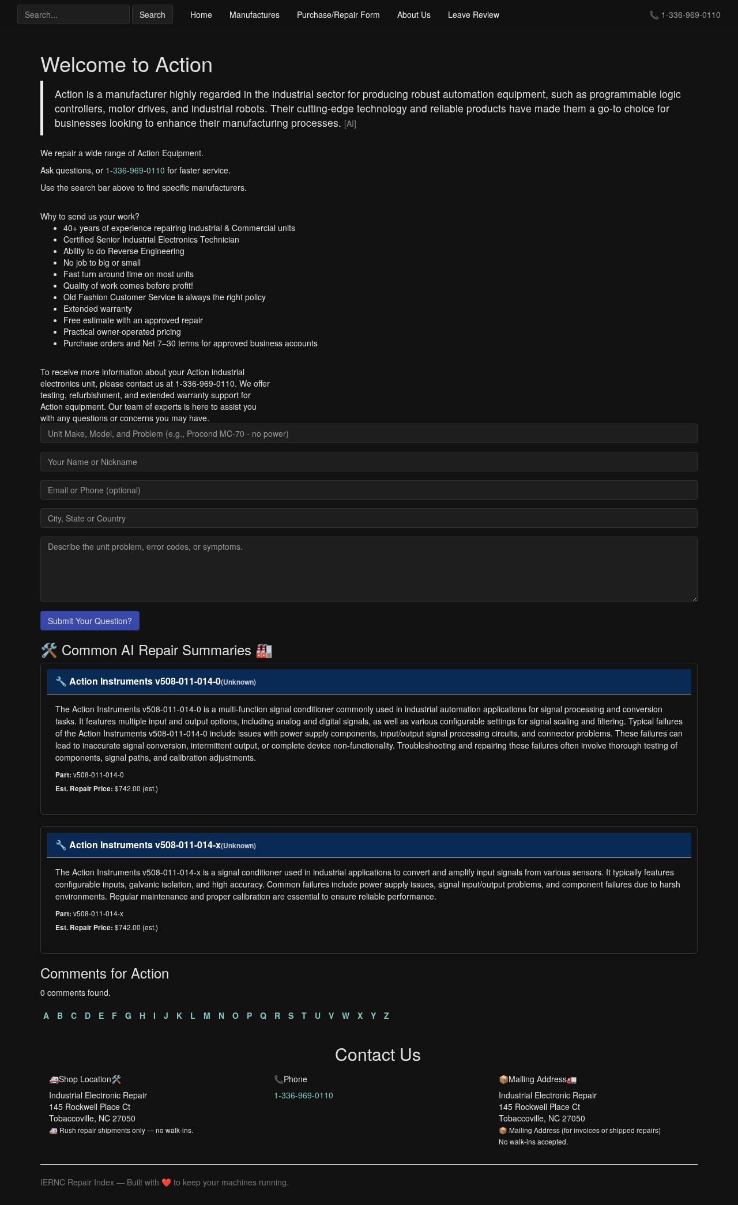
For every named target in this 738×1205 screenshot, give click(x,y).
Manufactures (254, 14)
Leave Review (473, 14)
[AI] (350, 123)
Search (152, 14)
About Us (414, 14)
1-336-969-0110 (691, 14)
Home (201, 14)
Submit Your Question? (90, 620)
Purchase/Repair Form (338, 14)
